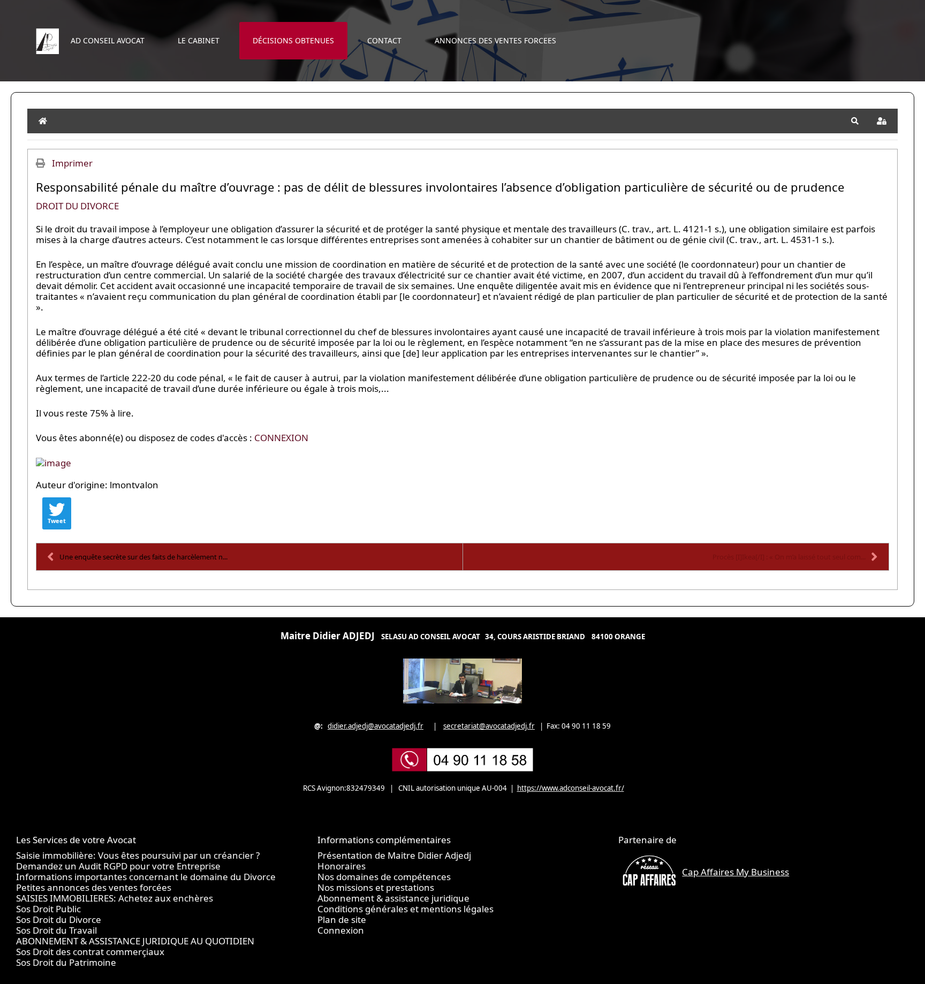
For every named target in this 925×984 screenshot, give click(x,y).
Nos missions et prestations (375, 887)
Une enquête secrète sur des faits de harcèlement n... (143, 557)
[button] (855, 121)
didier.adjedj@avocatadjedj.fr (375, 726)
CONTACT (384, 40)
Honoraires (341, 866)
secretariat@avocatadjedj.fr (489, 726)
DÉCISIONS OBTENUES (293, 40)
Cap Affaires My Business (735, 872)
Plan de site (341, 919)
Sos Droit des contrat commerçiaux (90, 951)
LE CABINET (198, 40)
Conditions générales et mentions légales (405, 909)
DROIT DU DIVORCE (77, 206)
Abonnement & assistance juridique (393, 898)
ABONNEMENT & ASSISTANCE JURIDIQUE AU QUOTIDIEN (135, 941)
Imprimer (72, 163)
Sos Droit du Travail (56, 930)
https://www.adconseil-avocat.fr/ (570, 788)
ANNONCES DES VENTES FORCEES (495, 40)
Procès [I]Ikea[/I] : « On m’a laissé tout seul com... (789, 557)
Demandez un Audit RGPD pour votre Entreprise (118, 866)
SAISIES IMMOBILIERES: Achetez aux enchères (114, 898)
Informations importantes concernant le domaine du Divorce (146, 877)
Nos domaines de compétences (384, 877)
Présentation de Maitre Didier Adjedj (394, 855)
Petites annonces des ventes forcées (93, 887)
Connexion (340, 930)
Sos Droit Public (48, 909)
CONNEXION (281, 438)
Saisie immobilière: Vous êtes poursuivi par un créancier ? (138, 855)
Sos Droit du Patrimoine (66, 962)
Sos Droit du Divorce (58, 919)
